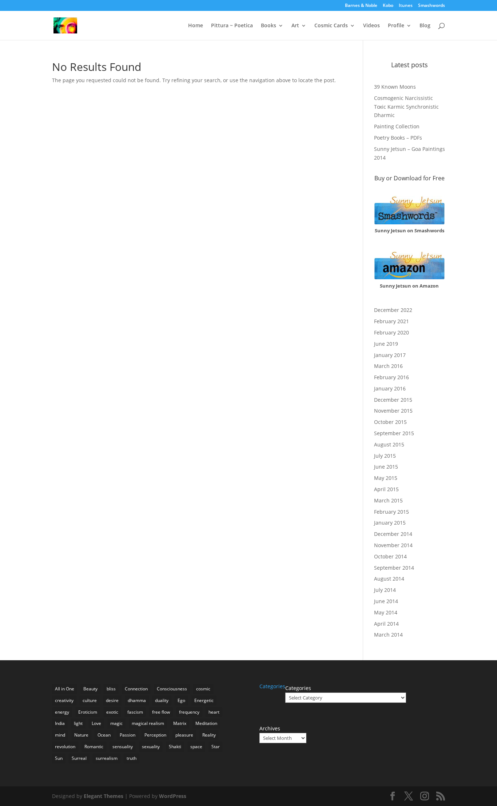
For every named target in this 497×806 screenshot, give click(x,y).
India (60, 723)
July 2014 (385, 589)
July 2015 (385, 455)
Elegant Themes (103, 796)
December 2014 (393, 533)
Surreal (79, 758)
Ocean (104, 735)
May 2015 (385, 477)
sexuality (151, 746)
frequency (189, 712)
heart (213, 712)
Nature (81, 735)
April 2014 (386, 623)
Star (215, 746)
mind (60, 735)
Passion (127, 735)
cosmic (203, 689)
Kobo (388, 5)
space (196, 746)
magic (116, 723)
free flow (161, 712)
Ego (181, 700)
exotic (112, 712)
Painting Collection (397, 126)
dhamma (137, 700)
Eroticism (87, 712)
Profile (396, 26)
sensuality (122, 746)
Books (268, 26)
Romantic (93, 746)
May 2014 (385, 612)
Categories (298, 688)
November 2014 (393, 545)
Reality (209, 735)
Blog (425, 26)
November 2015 (393, 410)
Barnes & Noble (361, 5)
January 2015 (390, 522)
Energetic (204, 700)
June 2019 (386, 343)
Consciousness (172, 689)
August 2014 (389, 578)
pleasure (184, 735)
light (78, 723)
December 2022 (393, 309)
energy (62, 712)
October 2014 (390, 556)
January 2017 (390, 355)
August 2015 (389, 444)
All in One (64, 689)
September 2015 (394, 433)
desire (112, 700)
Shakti (175, 746)
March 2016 (388, 365)
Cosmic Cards (331, 26)
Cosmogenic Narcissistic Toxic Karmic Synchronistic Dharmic (406, 107)
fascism (135, 712)
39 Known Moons (395, 86)
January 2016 (390, 388)
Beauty (90, 689)
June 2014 (386, 601)
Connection (136, 689)
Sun (59, 758)
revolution (65, 746)
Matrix (179, 723)
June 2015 (386, 466)
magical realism (148, 723)
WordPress (172, 796)
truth (131, 758)
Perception (155, 735)
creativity (64, 700)
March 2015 (388, 500)
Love (96, 723)
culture (90, 700)
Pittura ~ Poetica (232, 26)
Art (295, 26)
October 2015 (390, 421)
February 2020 (391, 332)
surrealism (107, 758)
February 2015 (391, 511)
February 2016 (391, 377)
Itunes (406, 5)
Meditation (206, 723)
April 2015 (386, 489)
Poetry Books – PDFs (398, 137)
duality (161, 700)
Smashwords (431, 5)
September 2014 (394, 567)
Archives (269, 728)
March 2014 (388, 634)
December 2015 (393, 399)
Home (195, 26)
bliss (111, 689)
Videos (371, 26)
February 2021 (391, 321)
